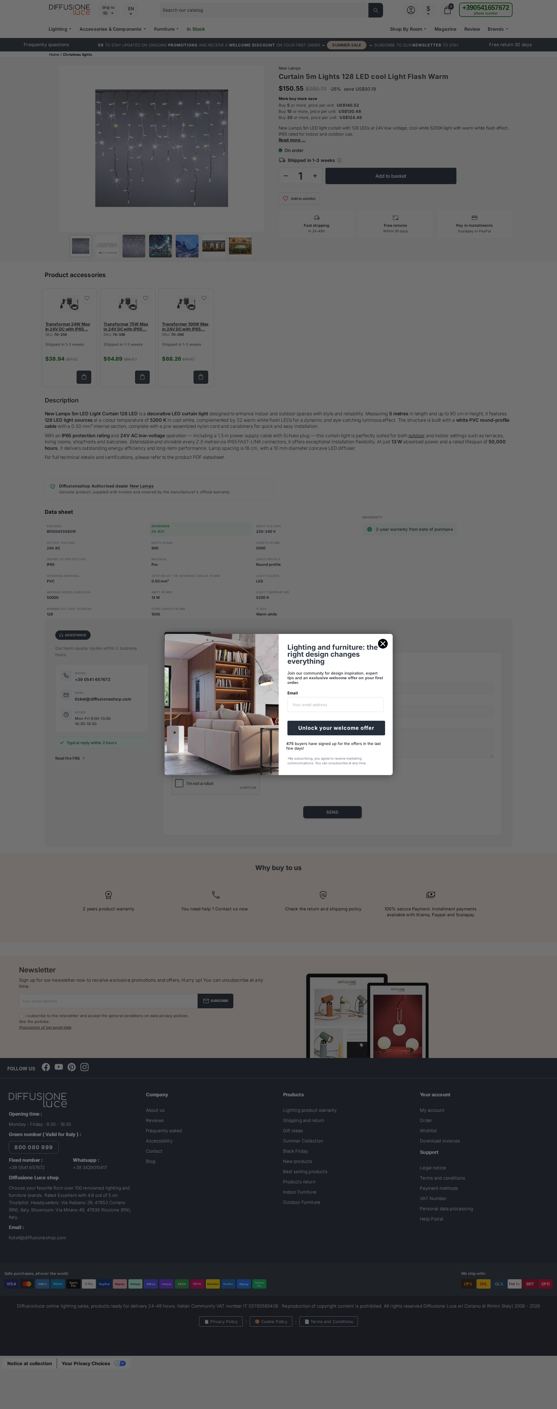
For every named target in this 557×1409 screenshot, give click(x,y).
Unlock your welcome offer (336, 728)
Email (292, 693)
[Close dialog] (383, 644)
